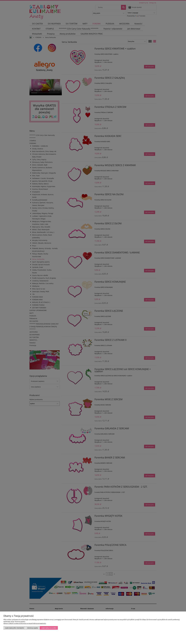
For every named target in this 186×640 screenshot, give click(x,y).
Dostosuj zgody (32, 628)
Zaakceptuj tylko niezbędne (14, 628)
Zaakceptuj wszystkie (48, 628)
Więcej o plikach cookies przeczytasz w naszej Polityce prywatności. (24, 623)
